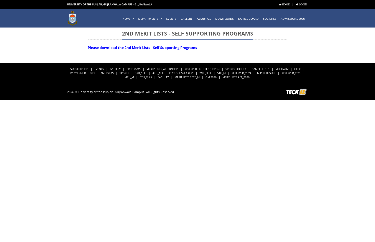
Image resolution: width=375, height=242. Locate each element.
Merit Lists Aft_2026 (236, 77)
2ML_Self (205, 73)
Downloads (224, 19)
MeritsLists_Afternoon (162, 69)
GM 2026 (211, 77)
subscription (79, 69)
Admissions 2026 (293, 19)
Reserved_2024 (241, 73)
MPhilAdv (281, 69)
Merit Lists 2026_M (187, 77)
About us (204, 19)
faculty (163, 77)
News (126, 19)
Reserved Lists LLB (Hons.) (202, 69)
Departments (148, 19)
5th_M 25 (146, 77)
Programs (134, 69)
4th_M (129, 77)
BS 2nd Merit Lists (82, 73)
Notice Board (248, 19)
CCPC (297, 69)
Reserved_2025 (291, 73)
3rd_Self (141, 73)
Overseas (107, 73)
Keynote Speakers (181, 73)
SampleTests (261, 69)
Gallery (186, 19)
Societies (269, 19)
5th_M (221, 73)
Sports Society (235, 69)
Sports (124, 73)
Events (171, 19)
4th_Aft (158, 73)
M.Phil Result (266, 73)
